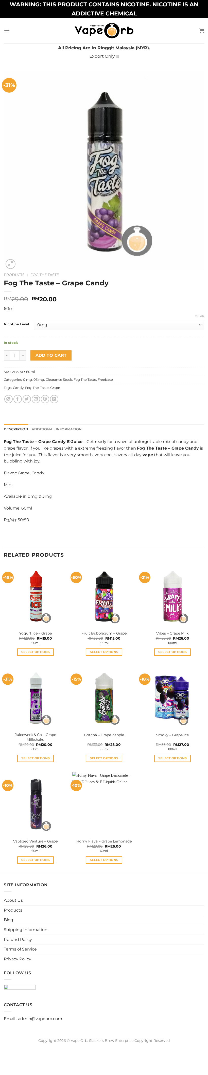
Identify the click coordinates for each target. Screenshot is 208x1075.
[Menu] (7, 30)
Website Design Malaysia (104, 1046)
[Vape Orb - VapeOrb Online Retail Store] (104, 30)
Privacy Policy (17, 959)
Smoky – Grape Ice (172, 735)
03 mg (38, 380)
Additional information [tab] (57, 429)
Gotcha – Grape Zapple (104, 735)
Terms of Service (20, 949)
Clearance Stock (59, 380)
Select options (35, 652)
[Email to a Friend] (36, 399)
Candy (18, 388)
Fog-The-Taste (37, 388)
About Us (13, 900)
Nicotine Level (16, 324)
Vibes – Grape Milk (172, 633)
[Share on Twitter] (27, 399)
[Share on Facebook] (17, 399)
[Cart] (201, 30)
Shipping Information (25, 929)
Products (14, 275)
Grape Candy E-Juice (60, 441)
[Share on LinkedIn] (54, 399)
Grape (55, 388)
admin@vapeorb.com (40, 1018)
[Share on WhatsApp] (8, 399)
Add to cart (51, 355)
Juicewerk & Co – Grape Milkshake (35, 737)
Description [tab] (16, 429)
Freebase (105, 380)
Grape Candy (185, 448)
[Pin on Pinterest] (45, 399)
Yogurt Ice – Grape (35, 633)
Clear (199, 316)
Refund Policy (18, 939)
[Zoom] (10, 264)
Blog (8, 919)
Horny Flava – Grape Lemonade (104, 841)
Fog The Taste (44, 275)
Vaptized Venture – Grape (35, 841)
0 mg (27, 380)
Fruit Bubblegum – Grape (104, 633)
